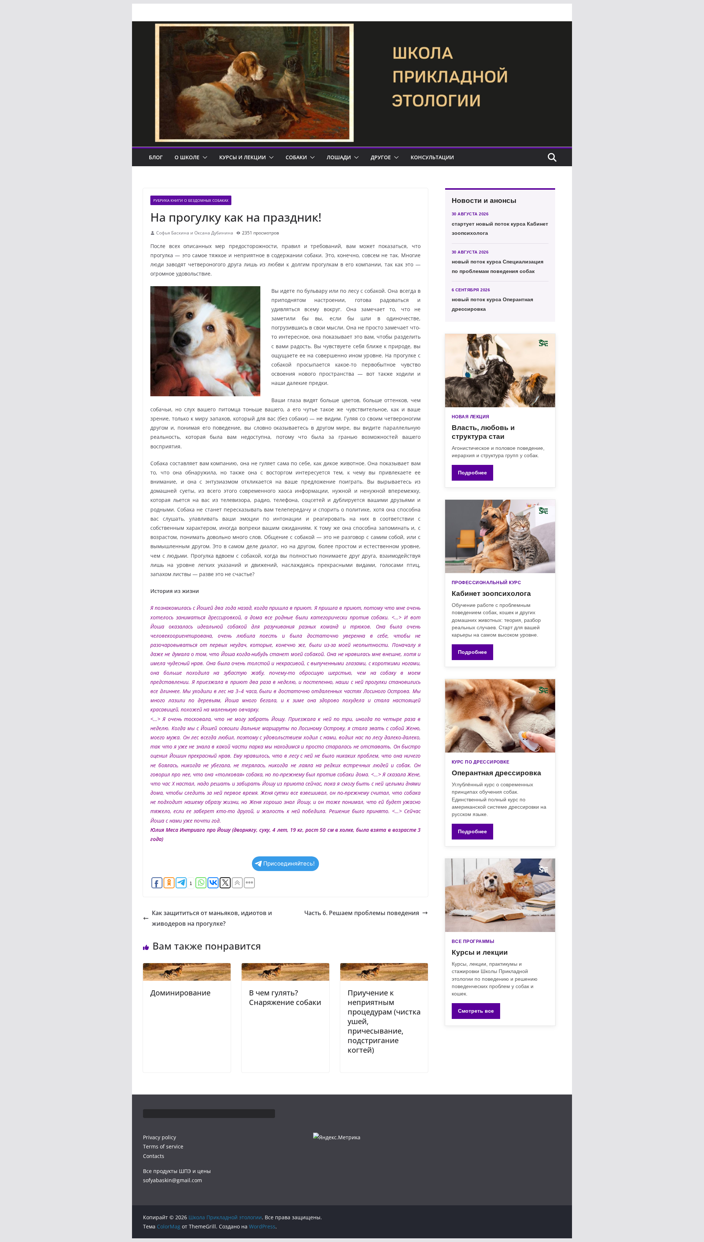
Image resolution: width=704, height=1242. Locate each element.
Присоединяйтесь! (289, 863)
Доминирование (180, 993)
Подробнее (472, 473)
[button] (203, 157)
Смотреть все (476, 1011)
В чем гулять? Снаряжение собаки (285, 997)
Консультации (432, 157)
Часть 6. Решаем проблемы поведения (361, 913)
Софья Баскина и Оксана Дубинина (194, 233)
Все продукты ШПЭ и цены (177, 1171)
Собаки (296, 157)
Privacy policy (159, 1137)
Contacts (153, 1155)
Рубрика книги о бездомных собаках (190, 200)
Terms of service (163, 1146)
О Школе (187, 157)
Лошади (339, 157)
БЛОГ (156, 157)
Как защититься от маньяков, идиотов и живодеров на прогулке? (212, 918)
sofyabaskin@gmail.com (172, 1180)
